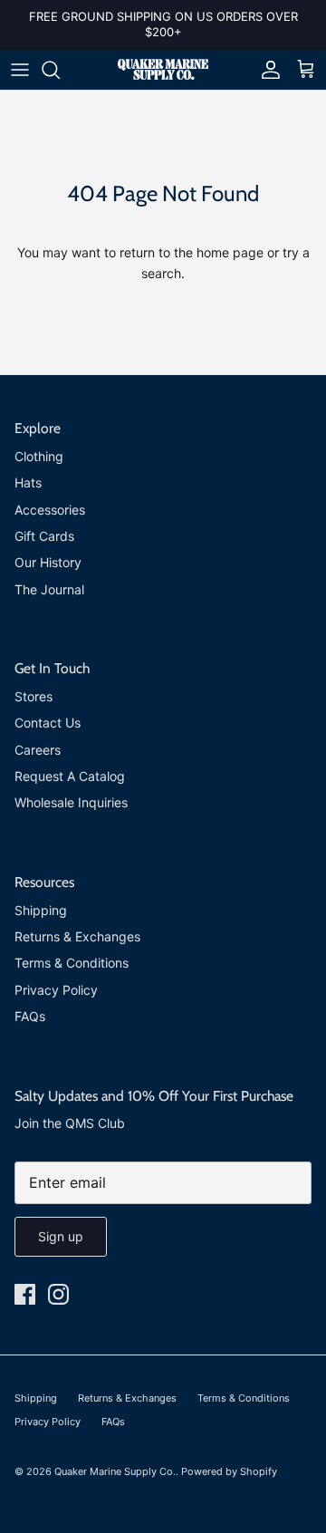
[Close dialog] (307, 708)
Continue (85, 839)
